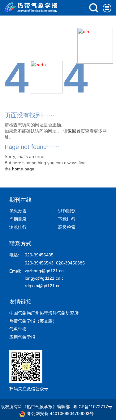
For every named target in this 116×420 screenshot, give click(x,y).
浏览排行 (18, 227)
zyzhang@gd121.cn (44, 270)
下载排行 (66, 219)
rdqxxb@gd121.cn (43, 285)
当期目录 (18, 219)
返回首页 (76, 131)
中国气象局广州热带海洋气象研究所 (44, 312)
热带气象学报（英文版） (33, 320)
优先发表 (18, 211)
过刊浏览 (66, 211)
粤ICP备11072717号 (92, 406)
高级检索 (66, 227)
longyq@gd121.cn (42, 278)
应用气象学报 (22, 337)
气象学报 (18, 329)
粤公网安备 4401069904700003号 (60, 413)
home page (23, 168)
